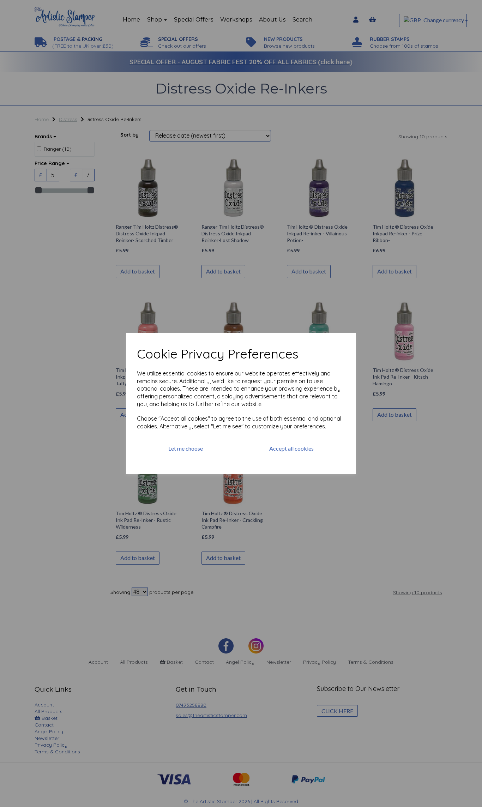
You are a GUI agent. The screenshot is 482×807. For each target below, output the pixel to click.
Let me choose (185, 448)
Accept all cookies (291, 448)
